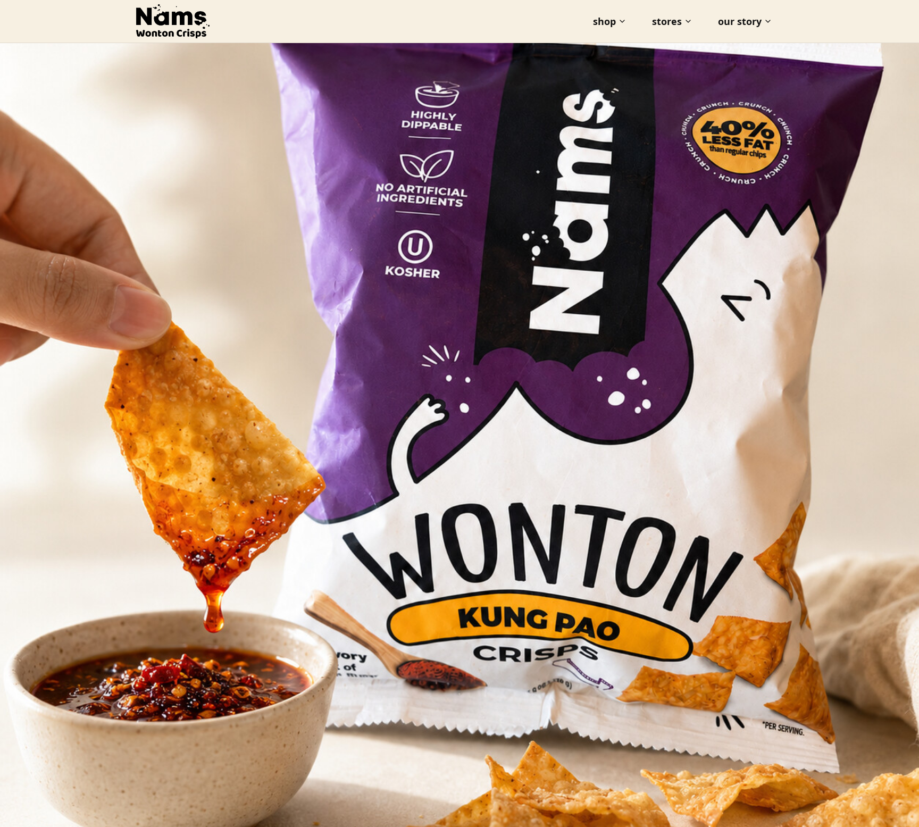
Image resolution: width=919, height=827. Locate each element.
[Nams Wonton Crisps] (173, 21)
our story (740, 21)
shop (604, 21)
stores (667, 21)
